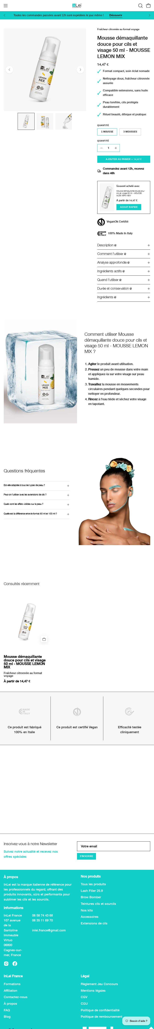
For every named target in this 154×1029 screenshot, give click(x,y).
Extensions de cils (94, 923)
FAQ (7, 1010)
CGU (84, 1003)
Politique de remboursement (101, 1016)
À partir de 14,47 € (17, 681)
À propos (10, 1003)
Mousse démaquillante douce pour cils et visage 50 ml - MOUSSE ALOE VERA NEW (130, 193)
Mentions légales (93, 990)
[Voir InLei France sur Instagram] (6, 963)
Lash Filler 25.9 (92, 891)
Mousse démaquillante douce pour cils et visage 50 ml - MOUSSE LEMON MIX (25, 662)
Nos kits (87, 910)
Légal (85, 976)
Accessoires (89, 917)
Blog (7, 1016)
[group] (77, 15)
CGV (84, 997)
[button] (140, 5)
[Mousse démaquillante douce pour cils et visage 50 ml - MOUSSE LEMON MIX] (26, 121)
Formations (12, 984)
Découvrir (113, 15)
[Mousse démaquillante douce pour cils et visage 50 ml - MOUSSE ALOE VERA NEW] (107, 197)
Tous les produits (93, 884)
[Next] (149, 15)
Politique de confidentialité (100, 1010)
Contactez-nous (15, 997)
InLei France (13, 976)
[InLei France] (77, 6)
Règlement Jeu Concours (99, 984)
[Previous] (4, 15)
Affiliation (10, 990)
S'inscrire (86, 856)
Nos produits (91, 876)
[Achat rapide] (44, 639)
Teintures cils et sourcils (98, 904)
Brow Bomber (91, 897)
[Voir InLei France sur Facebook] (15, 963)
